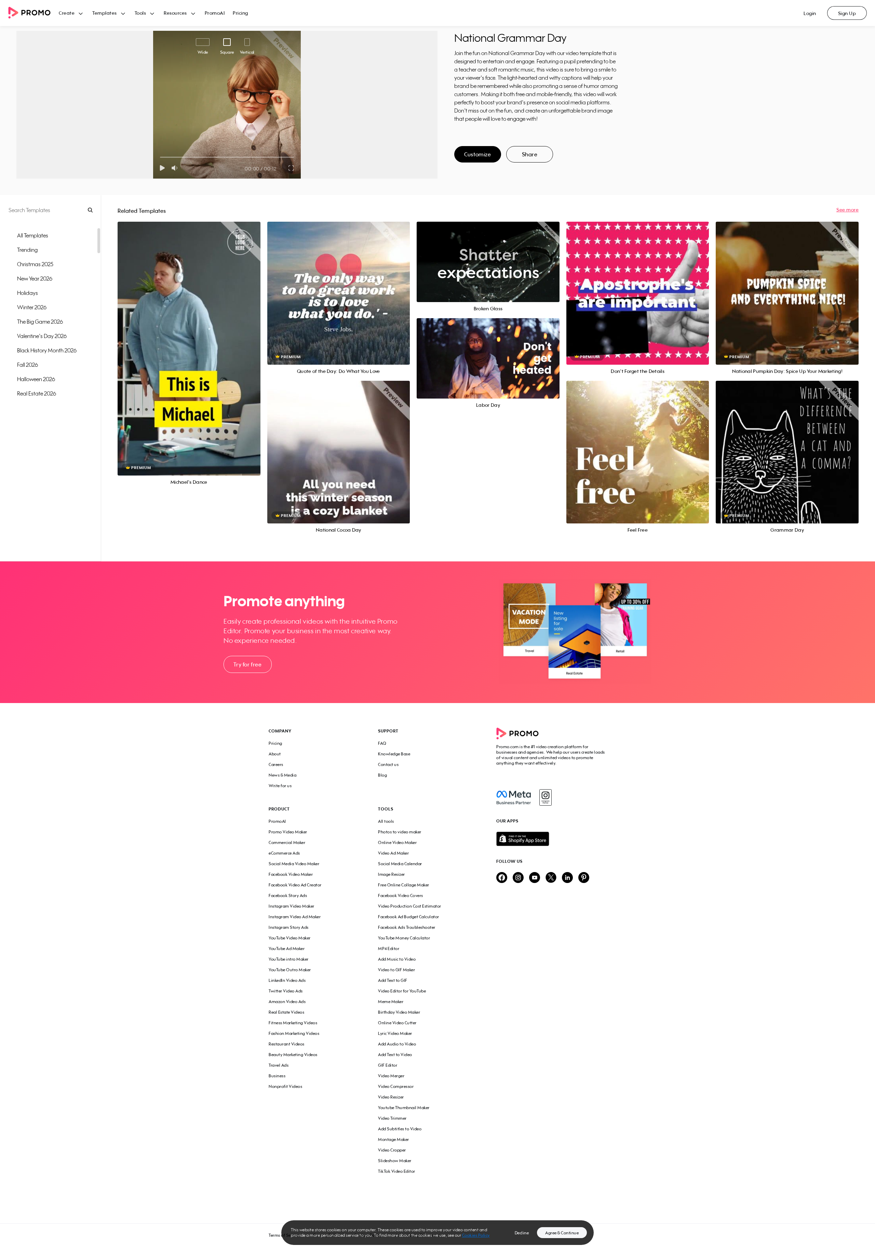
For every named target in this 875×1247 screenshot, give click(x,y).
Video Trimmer (392, 1118)
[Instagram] (545, 797)
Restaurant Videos (287, 1044)
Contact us (388, 764)
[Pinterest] (583, 878)
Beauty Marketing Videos (293, 1054)
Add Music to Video (397, 959)
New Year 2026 (34, 278)
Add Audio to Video (397, 1044)
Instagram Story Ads (289, 927)
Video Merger (391, 1075)
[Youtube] (534, 878)
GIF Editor (387, 1065)
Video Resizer (391, 1097)
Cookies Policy (476, 1235)
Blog (382, 775)
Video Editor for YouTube (402, 990)
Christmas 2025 (35, 264)
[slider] (160, 157)
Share (530, 154)
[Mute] (176, 168)
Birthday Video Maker (399, 1012)
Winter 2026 (31, 307)
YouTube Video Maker (290, 937)
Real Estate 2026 (36, 393)
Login (810, 13)
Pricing (240, 13)
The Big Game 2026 (40, 321)
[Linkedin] (567, 878)
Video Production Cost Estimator (409, 906)
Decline (522, 1232)
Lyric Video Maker (395, 1033)
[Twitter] (551, 878)
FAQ (382, 743)
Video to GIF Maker (396, 969)
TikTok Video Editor (396, 1171)
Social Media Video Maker (294, 863)
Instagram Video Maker (291, 906)
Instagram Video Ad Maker (295, 916)
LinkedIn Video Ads (287, 980)
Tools (140, 13)
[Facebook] (513, 797)
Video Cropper (392, 1150)
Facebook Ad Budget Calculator (408, 916)
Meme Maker (390, 1001)
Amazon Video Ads (287, 1001)
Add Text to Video (395, 1054)
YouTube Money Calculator (404, 937)
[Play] (162, 168)
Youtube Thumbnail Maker (404, 1107)
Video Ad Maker (393, 853)
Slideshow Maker (395, 1160)
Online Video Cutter (397, 1022)
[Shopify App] (551, 839)
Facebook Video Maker (291, 874)
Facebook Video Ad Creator (295, 884)
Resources (175, 13)
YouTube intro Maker (289, 959)
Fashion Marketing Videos (294, 1033)
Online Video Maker (397, 842)
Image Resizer (391, 874)
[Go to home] (33, 13)
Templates (104, 13)
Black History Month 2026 (47, 350)
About (275, 753)
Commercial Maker (287, 842)
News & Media (282, 775)
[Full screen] (291, 168)
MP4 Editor (388, 948)
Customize (477, 154)
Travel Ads (278, 1065)
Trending (27, 249)
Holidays (27, 292)
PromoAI (215, 13)
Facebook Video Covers (400, 895)
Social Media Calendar (400, 863)
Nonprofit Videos (285, 1086)
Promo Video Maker (288, 831)
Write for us (280, 785)
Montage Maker (393, 1139)
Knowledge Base (394, 753)
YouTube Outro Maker (290, 969)
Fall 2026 (27, 364)
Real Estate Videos (286, 1012)
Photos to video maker (399, 831)
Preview (189, 341)
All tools (386, 821)
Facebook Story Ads (288, 895)
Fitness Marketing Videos (293, 1022)
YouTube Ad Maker (287, 948)
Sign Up (847, 13)
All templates (32, 235)
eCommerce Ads (284, 853)
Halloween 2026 (36, 379)
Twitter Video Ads (286, 990)
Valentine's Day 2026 (42, 336)
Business (277, 1075)
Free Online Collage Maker (403, 884)
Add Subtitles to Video (399, 1128)
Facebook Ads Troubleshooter (406, 927)
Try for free (247, 664)
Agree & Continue (562, 1232)
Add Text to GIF (392, 980)
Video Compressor (396, 1086)
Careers (276, 764)
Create (67, 13)
